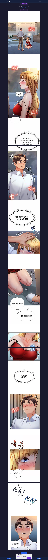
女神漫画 (8, 1)
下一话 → (26, 7)
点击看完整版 (24, 9)
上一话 (9, 558)
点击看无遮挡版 (24, 3)
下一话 (39, 558)
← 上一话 (22, 7)
